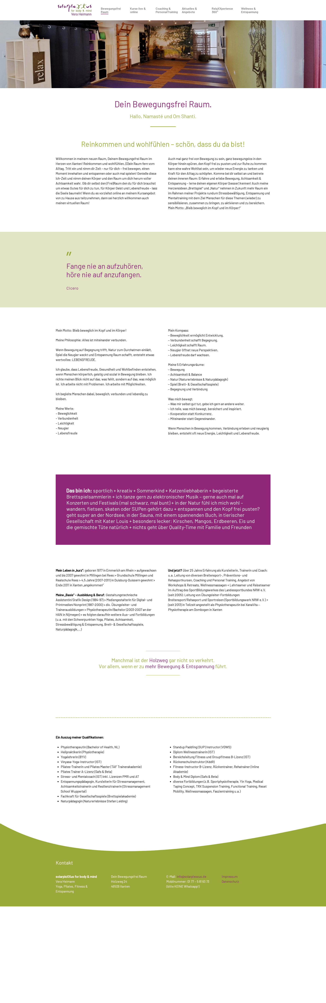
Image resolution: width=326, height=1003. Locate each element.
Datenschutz (230, 881)
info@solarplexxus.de (191, 876)
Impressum (230, 876)
